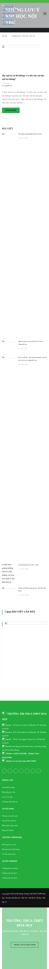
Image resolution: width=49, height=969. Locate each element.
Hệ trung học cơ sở (9, 844)
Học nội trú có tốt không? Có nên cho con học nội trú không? (23, 77)
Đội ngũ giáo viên (8, 792)
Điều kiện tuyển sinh (9, 825)
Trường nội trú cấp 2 (9, 873)
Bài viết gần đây (23, 611)
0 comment (7, 86)
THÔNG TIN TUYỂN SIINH (25, 945)
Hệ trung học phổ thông (11, 849)
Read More (10, 110)
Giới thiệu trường (8, 787)
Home (4, 36)
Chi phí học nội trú (9, 821)
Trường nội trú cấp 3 (9, 878)
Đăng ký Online (8, 830)
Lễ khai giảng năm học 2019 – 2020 (28, 565)
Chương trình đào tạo (10, 802)
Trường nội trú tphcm (10, 868)
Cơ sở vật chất (7, 797)
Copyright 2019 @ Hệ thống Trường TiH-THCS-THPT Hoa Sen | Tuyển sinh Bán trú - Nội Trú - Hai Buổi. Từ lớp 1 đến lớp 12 (24, 898)
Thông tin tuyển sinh (10, 816)
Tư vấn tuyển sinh (8, 854)
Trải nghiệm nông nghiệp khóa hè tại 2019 (30, 134)
